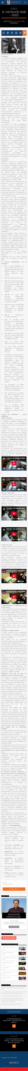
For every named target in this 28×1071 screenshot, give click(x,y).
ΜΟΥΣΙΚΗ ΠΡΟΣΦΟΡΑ (7, 952)
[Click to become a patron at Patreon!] (14, 938)
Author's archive (14, 889)
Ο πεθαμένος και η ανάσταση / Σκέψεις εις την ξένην (14, 1020)
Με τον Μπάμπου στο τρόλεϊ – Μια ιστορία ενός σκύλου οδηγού (14, 1040)
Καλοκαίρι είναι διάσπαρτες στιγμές (11, 1004)
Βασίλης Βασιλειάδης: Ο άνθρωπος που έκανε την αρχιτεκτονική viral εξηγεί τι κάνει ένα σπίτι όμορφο (12, 1000)
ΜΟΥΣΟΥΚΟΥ (5, 967)
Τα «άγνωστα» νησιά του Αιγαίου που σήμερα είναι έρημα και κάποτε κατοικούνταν (14, 992)
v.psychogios (17, 21)
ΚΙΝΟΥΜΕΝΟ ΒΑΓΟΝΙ (7, 962)
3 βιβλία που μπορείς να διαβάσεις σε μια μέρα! (12, 988)
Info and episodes (14, 926)
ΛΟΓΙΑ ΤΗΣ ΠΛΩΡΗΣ (7, 972)
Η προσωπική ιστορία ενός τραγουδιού (12, 996)
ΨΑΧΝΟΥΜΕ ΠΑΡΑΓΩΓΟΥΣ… (9, 947)
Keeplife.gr (14, 9)
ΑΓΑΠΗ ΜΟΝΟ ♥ (6, 977)
